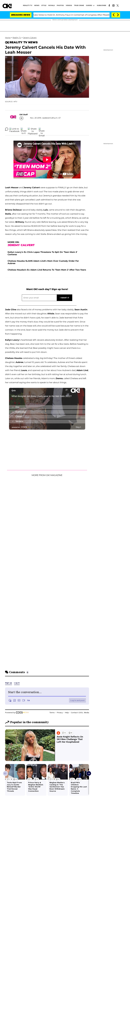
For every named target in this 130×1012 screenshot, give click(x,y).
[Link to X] (118, 5)
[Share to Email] (42, 129)
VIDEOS (69, 5)
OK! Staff (23, 114)
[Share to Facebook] (14, 129)
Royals (51, 5)
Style (43, 5)
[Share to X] (24, 129)
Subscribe (101, 5)
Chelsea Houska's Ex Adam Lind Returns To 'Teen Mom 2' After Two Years (47, 270)
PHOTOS (60, 5)
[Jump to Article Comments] (6, 129)
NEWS (36, 5)
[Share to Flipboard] (32, 129)
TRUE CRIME (79, 5)
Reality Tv (17, 37)
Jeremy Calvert (30, 37)
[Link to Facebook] (109, 5)
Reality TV (27, 5)
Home (8, 37)
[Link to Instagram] (113, 5)
